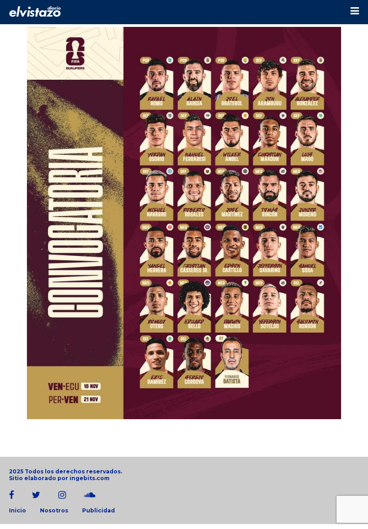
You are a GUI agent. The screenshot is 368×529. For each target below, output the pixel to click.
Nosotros (54, 510)
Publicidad (98, 510)
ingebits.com (90, 478)
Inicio (17, 510)
